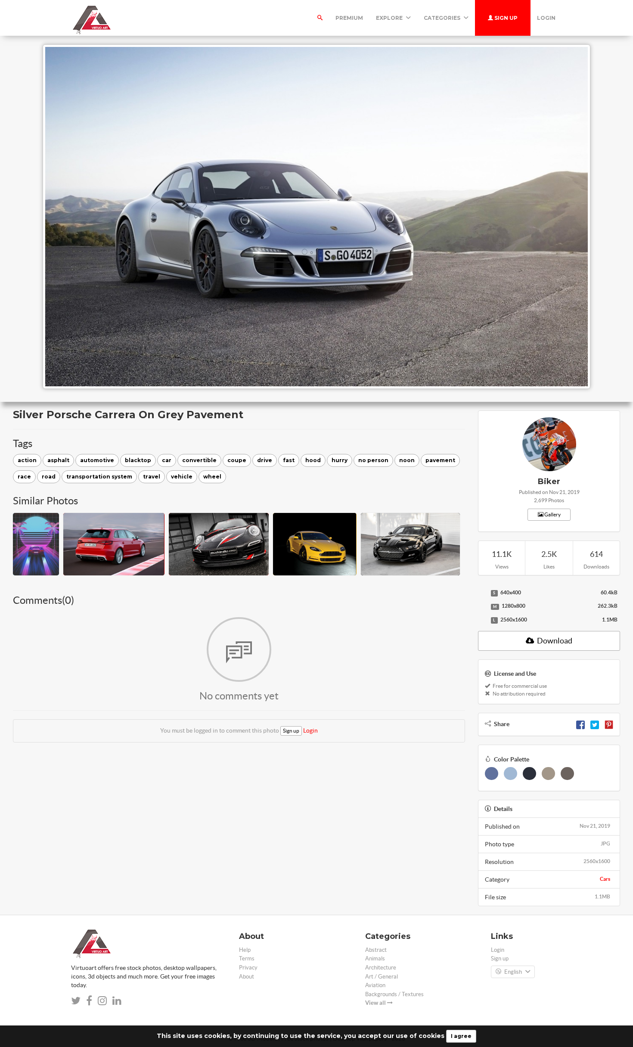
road (49, 476)
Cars (605, 879)
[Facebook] (580, 724)
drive (264, 460)
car (166, 460)
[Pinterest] (609, 724)
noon (407, 460)
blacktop (138, 460)
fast (289, 460)
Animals (375, 958)
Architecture (380, 967)
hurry (340, 460)
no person (373, 460)
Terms (246, 958)
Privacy (248, 967)
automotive (97, 460)
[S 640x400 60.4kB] (482, 593)
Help (245, 950)
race (24, 476)
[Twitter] (594, 724)
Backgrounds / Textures (394, 994)
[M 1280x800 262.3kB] (482, 606)
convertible (199, 460)
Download (554, 640)
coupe (236, 460)
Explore (390, 18)
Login (546, 18)
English (513, 972)
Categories (443, 18)
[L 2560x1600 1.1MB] (482, 620)
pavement (440, 460)
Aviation (375, 985)
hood (313, 460)
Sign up (505, 18)
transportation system (99, 476)
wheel (212, 476)
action (27, 460)
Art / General (381, 976)
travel (151, 476)
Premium (349, 18)
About (246, 976)
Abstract (376, 950)
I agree (461, 1036)
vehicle (181, 476)
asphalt (58, 460)
